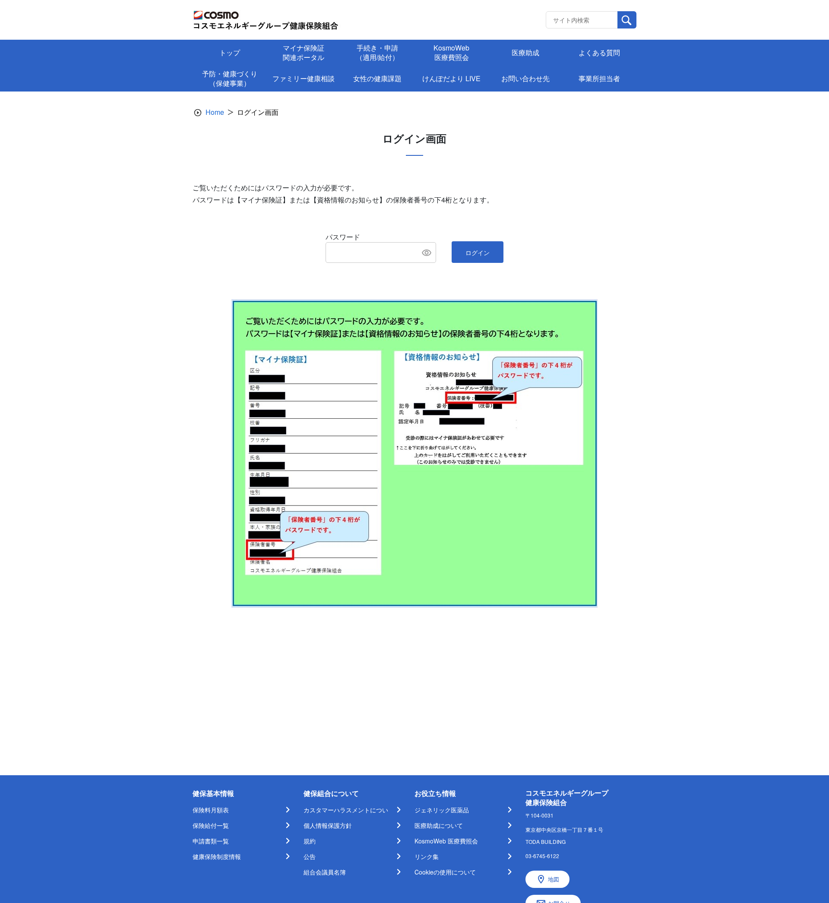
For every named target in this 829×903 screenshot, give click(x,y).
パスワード (343, 237)
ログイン (477, 252)
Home (215, 112)
